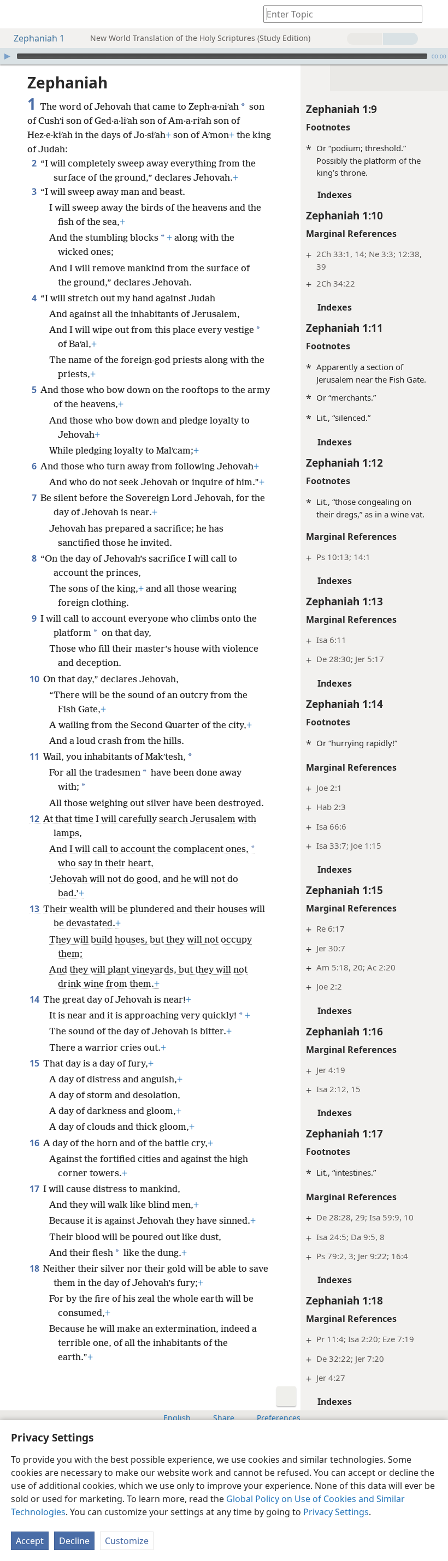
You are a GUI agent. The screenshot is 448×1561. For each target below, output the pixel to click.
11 (35, 756)
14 (35, 999)
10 (35, 679)
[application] (224, 56)
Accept (30, 1541)
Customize (127, 1541)
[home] (16, 14)
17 (35, 1189)
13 (35, 909)
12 (35, 819)
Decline (74, 1541)
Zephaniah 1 (39, 38)
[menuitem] (16, 14)
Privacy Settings (336, 1512)
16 (35, 1143)
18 (35, 1268)
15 (35, 1063)
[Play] (7, 56)
